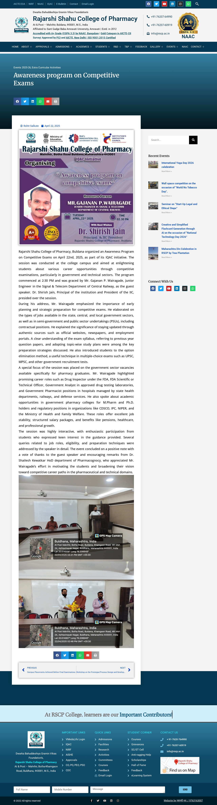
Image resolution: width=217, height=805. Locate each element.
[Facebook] (148, 4)
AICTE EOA (19, 4)
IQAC (50, 4)
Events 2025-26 (22, 67)
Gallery (155, 46)
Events (171, 46)
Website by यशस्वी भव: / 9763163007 (183, 800)
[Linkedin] (172, 4)
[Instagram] (180, 4)
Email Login (88, 4)
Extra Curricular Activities (46, 67)
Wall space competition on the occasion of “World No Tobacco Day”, (179, 187)
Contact (74, 4)
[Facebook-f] (91, 800)
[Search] (193, 140)
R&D (116, 46)
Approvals (42, 46)
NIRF (31, 4)
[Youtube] (164, 4)
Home (15, 46)
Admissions (62, 46)
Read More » (167, 171)
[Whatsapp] (188, 4)
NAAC (40, 4)
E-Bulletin (61, 4)
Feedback (141, 46)
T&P (127, 46)
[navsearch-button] (197, 4)
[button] (17, 101)
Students (101, 46)
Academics (82, 46)
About (25, 46)
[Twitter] (156, 4)
